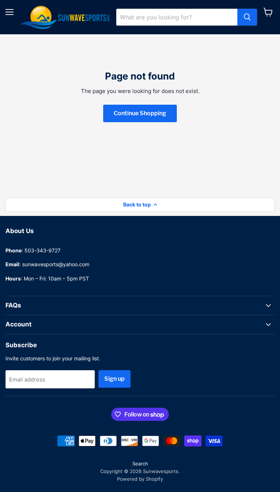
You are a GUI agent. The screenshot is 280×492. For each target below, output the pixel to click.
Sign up (114, 378)
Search (140, 463)
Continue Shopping (140, 113)
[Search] (247, 17)
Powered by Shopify (140, 479)
